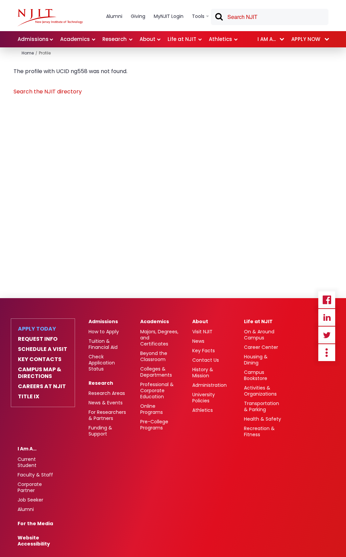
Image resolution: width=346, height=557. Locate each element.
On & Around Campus (259, 335)
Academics (154, 321)
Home (28, 53)
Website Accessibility (34, 541)
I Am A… (27, 449)
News (198, 341)
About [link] (147, 39)
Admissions (103, 321)
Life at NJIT (258, 321)
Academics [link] (75, 39)
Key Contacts (39, 359)
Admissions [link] (33, 39)
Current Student (27, 462)
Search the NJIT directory (48, 91)
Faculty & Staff (35, 475)
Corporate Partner (30, 487)
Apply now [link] (305, 39)
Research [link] (114, 39)
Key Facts (203, 351)
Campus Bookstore (255, 375)
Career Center (261, 347)
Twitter (326, 335)
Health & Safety (262, 419)
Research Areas (107, 393)
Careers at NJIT (42, 386)
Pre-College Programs (154, 425)
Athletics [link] (220, 39)
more (326, 352)
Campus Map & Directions (39, 373)
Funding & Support (100, 431)
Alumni (26, 509)
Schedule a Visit (42, 349)
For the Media (35, 523)
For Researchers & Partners (107, 415)
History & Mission (202, 372)
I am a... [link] (266, 39)
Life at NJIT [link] (182, 39)
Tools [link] (198, 16)
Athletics (202, 410)
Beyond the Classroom (153, 356)
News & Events (106, 403)
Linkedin (326, 317)
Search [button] (219, 18)
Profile (45, 53)
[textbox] (269, 17)
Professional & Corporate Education (157, 390)
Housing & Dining (256, 360)
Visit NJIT (202, 332)
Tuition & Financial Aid (103, 344)
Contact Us (205, 360)
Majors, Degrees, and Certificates (159, 338)
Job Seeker (30, 500)
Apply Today (37, 329)
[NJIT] (50, 17)
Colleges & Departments (156, 372)
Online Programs (151, 409)
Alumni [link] (114, 16)
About (200, 321)
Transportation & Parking (261, 406)
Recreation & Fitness (259, 431)
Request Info (37, 339)
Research (101, 383)
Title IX (28, 396)
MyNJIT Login (168, 16)
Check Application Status (102, 363)
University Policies (203, 398)
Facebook (326, 299)
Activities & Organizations (260, 391)
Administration (209, 385)
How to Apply (104, 332)
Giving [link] (138, 16)
